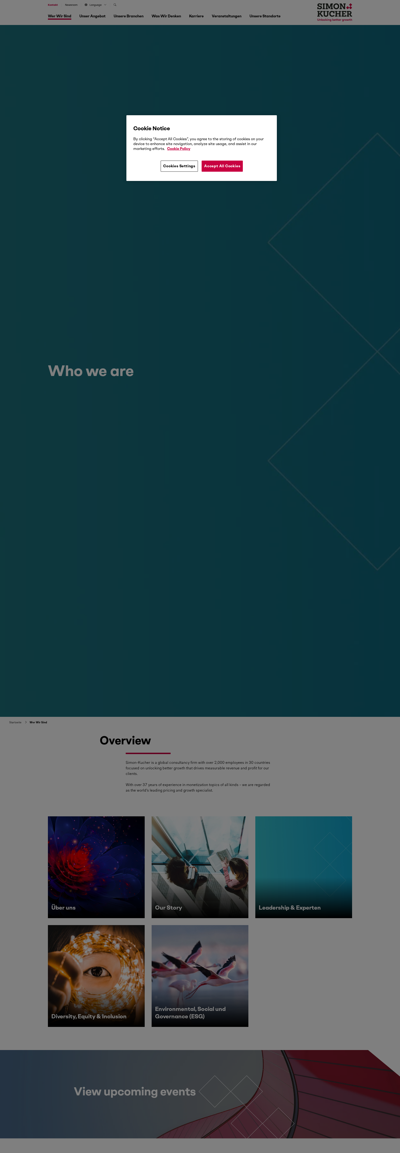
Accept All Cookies (222, 166)
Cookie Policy (178, 148)
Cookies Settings (179, 166)
